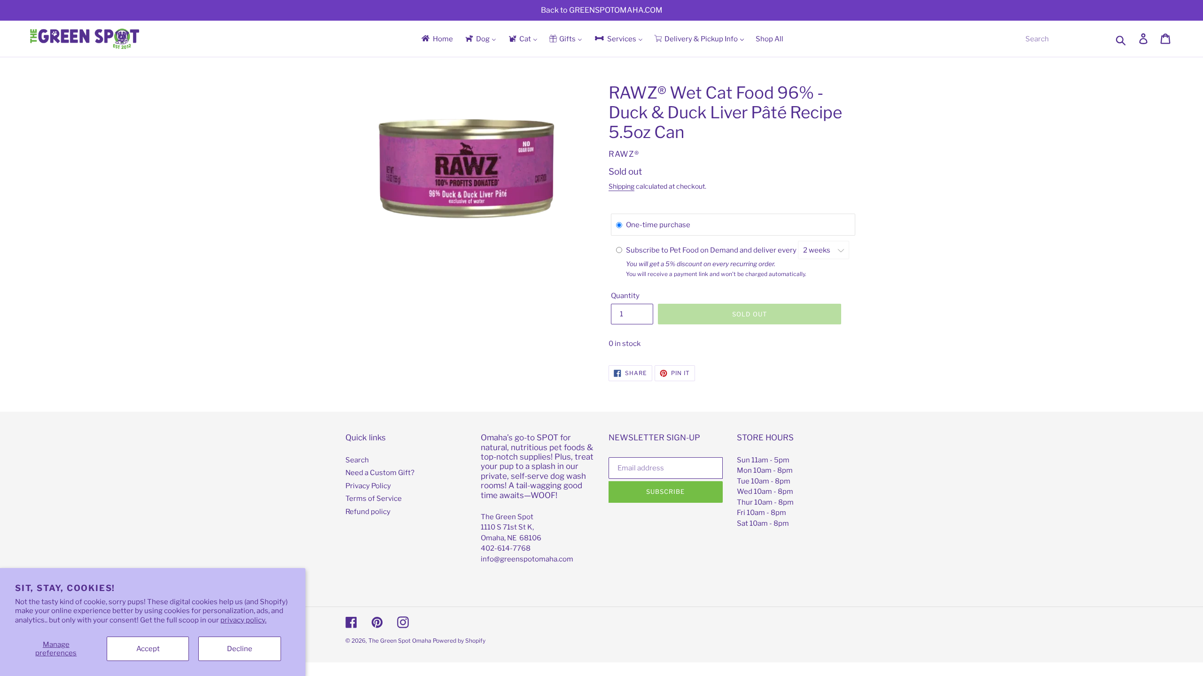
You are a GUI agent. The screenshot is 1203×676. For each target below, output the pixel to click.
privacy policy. (243, 620)
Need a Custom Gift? (379, 473)
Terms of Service (373, 498)
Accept (148, 649)
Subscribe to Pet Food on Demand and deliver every (712, 250)
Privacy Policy (368, 486)
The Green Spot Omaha (399, 640)
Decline (239, 649)
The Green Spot (507, 517)
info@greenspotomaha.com (527, 559)
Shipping (621, 186)
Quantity (625, 296)
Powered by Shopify (459, 640)
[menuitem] (436, 39)
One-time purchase (658, 225)
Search (357, 460)
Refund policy (368, 511)
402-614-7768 (506, 548)
